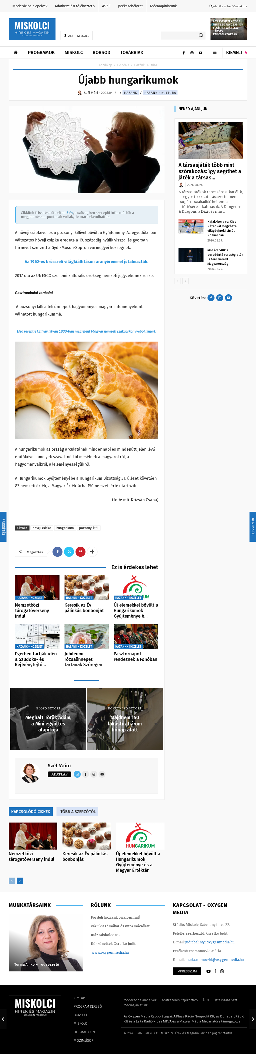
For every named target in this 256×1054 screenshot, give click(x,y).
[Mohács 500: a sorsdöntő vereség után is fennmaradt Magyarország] (191, 255)
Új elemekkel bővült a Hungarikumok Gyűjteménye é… (136, 610)
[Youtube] (200, 52)
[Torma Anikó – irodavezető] (46, 942)
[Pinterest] (81, 552)
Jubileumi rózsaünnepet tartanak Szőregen (83, 659)
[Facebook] (184, 52)
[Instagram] (192, 52)
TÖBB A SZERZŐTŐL (78, 811)
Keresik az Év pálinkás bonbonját (84, 607)
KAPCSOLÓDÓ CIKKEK (30, 811)
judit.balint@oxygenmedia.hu (209, 942)
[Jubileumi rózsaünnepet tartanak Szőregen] (86, 636)
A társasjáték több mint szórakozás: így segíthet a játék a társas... (209, 171)
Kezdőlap (105, 65)
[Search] (201, 36)
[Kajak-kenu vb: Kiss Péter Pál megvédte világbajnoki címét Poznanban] (191, 226)
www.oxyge (101, 952)
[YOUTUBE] (208, 971)
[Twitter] (69, 552)
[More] (92, 552)
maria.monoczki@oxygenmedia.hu (214, 960)
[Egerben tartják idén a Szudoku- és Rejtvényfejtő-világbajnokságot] (37, 636)
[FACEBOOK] (215, 971)
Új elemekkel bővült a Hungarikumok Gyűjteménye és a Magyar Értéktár (138, 862)
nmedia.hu (120, 952)
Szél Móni (59, 765)
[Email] (77, 774)
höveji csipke (42, 528)
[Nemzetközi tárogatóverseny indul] (37, 587)
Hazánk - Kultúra (160, 93)
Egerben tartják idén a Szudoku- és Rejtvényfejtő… (36, 659)
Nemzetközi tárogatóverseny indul (32, 610)
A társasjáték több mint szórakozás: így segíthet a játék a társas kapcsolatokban (228, 28)
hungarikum (65, 528)
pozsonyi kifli (88, 528)
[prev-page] (12, 881)
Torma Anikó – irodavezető (36, 964)
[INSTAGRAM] (222, 971)
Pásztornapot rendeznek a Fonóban (135, 656)
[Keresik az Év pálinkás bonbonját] (86, 587)
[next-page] (20, 881)
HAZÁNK (123, 65)
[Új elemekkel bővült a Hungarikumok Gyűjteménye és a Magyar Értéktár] (136, 587)
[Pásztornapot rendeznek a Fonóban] (136, 636)
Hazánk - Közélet (29, 598)
